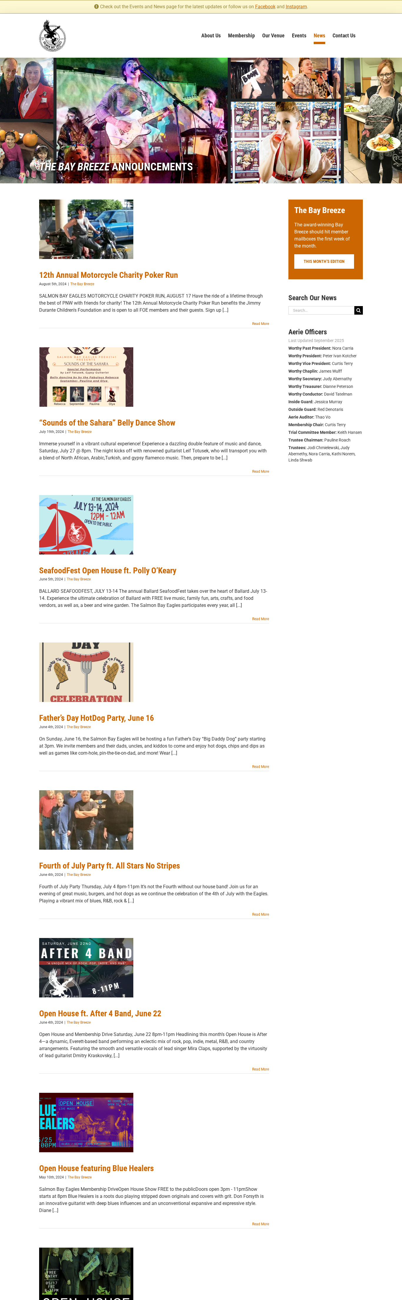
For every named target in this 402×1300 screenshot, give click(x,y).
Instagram (296, 6)
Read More (260, 324)
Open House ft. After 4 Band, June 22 (100, 1013)
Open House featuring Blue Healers (96, 1168)
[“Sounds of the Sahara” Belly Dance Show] (86, 377)
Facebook (265, 6)
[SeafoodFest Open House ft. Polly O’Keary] (86, 524)
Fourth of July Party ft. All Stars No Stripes (109, 866)
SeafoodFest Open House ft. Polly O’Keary (107, 570)
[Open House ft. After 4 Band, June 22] (86, 967)
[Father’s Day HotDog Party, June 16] (86, 672)
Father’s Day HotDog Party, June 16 (96, 718)
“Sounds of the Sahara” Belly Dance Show (107, 423)
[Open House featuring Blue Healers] (86, 1122)
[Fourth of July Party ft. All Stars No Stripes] (86, 820)
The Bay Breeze (82, 284)
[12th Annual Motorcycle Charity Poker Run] (86, 229)
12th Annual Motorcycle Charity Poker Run (108, 275)
